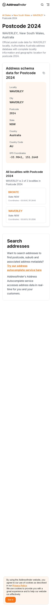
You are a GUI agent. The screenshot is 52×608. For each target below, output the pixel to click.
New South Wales (22, 15)
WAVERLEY (38, 15)
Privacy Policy (19, 585)
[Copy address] (43, 73)
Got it (10, 599)
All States (6, 15)
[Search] (42, 5)
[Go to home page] (16, 4)
